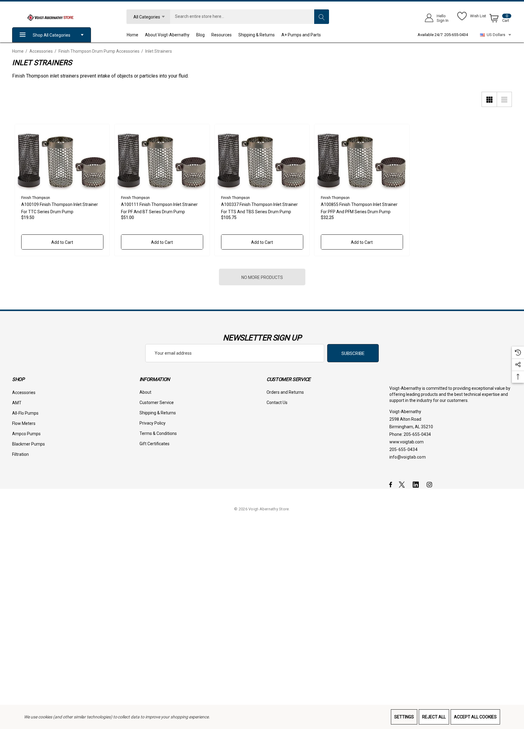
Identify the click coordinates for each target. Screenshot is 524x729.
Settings (404, 716)
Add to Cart (62, 242)
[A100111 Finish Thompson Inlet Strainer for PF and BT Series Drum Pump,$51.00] (162, 157)
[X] (403, 484)
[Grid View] (489, 99)
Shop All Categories (51, 35)
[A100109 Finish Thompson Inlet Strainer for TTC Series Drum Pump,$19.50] (62, 157)
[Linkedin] (417, 484)
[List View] (504, 99)
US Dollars (495, 34)
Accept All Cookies (475, 716)
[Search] (321, 16)
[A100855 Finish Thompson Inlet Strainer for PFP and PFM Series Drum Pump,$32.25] (361, 157)
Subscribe (352, 353)
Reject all (434, 716)
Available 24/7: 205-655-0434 (443, 34)
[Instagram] (430, 484)
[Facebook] (390, 484)
